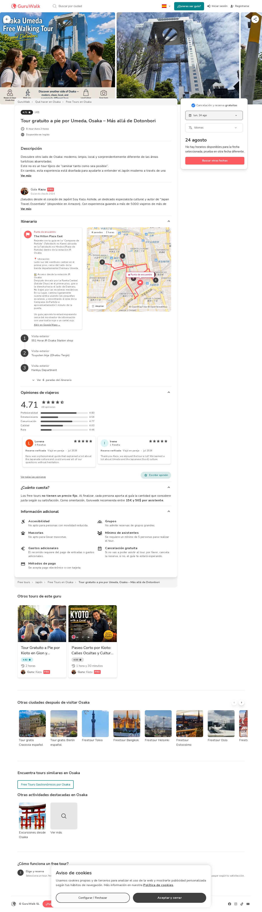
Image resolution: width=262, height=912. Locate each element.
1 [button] (122, 256)
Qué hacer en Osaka (48, 102)
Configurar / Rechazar (92, 898)
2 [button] (102, 262)
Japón (38, 582)
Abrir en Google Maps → (47, 325)
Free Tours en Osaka (78, 102)
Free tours (24, 582)
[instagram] (235, 904)
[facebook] (229, 904)
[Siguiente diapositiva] (253, 58)
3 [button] (156, 280)
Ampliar (99, 306)
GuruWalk (24, 102)
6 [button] (133, 278)
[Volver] (7, 19)
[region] (129, 269)
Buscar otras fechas (214, 160)
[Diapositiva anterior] (9, 58)
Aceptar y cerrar (169, 898)
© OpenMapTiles (138, 306)
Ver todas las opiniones (33, 477)
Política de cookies (158, 885)
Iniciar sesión (219, 6)
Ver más (26, 175)
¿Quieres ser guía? (189, 6)
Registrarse (242, 6)
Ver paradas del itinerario (54, 380)
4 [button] (114, 282)
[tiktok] (242, 904)
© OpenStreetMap (157, 306)
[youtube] (248, 904)
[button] (140, 282)
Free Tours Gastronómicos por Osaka (45, 784)
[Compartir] (255, 19)
